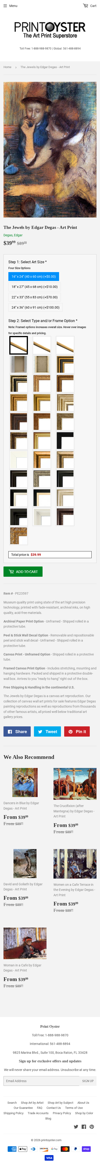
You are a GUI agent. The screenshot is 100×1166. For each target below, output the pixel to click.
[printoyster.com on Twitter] (76, 1127)
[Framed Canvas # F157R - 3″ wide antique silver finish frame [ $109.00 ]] (65, 402)
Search (12, 1102)
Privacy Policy (62, 1113)
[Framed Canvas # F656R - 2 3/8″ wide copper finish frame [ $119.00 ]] (65, 383)
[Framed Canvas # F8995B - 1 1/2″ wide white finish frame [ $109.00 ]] (18, 459)
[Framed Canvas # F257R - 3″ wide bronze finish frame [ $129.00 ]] (18, 402)
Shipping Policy (13, 1113)
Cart (93, 6)
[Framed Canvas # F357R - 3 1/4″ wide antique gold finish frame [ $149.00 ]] (42, 459)
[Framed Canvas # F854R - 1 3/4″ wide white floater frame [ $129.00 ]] (42, 516)
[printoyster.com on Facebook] (83, 1127)
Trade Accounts (38, 1113)
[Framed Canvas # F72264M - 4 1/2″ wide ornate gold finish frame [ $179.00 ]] (18, 535)
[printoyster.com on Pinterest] (91, 1127)
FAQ (39, 1108)
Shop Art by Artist (32, 1102)
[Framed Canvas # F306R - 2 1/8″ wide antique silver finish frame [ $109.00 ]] (65, 421)
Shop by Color (84, 1113)
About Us (83, 1102)
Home (7, 67)
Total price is (26, 555)
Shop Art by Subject (60, 1102)
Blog (48, 1118)
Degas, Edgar (13, 235)
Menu (13, 6)
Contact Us (54, 1108)
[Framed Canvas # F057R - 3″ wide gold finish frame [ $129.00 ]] (42, 402)
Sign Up (87, 1081)
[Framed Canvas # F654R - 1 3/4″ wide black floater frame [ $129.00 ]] (18, 516)
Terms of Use (74, 1108)
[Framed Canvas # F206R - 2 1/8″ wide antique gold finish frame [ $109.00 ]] (42, 421)
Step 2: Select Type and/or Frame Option (47, 327)
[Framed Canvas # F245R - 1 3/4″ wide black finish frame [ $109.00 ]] (65, 440)
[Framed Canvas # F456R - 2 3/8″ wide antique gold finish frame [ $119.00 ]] (42, 383)
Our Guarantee (23, 1108)
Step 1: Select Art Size (27, 265)
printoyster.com (51, 1140)
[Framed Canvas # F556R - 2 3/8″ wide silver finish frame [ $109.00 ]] (42, 478)
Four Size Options (19, 268)
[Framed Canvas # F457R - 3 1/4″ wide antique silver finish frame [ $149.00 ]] (65, 459)
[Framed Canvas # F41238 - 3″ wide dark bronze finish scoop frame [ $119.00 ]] (65, 516)
